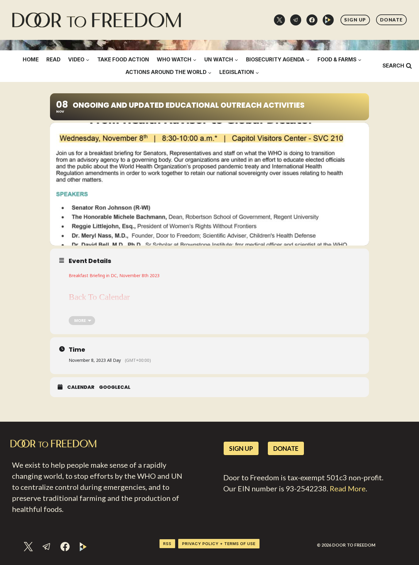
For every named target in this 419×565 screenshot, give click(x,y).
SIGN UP (355, 19)
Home (31, 59)
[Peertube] (328, 19)
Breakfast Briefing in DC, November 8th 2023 (114, 275)
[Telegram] (295, 19)
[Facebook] (311, 19)
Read (53, 59)
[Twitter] (279, 19)
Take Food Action (123, 59)
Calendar (80, 387)
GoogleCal (114, 387)
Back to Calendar (99, 297)
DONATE (391, 19)
